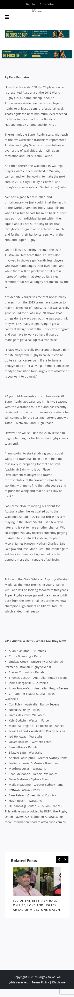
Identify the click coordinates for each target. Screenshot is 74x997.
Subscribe (47, 4)
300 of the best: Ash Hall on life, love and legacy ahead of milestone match (36, 905)
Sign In (30, 4)
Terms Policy (40, 982)
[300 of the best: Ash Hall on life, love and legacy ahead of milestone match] (37, 881)
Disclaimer (59, 982)
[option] (37, 890)
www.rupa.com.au (53, 822)
